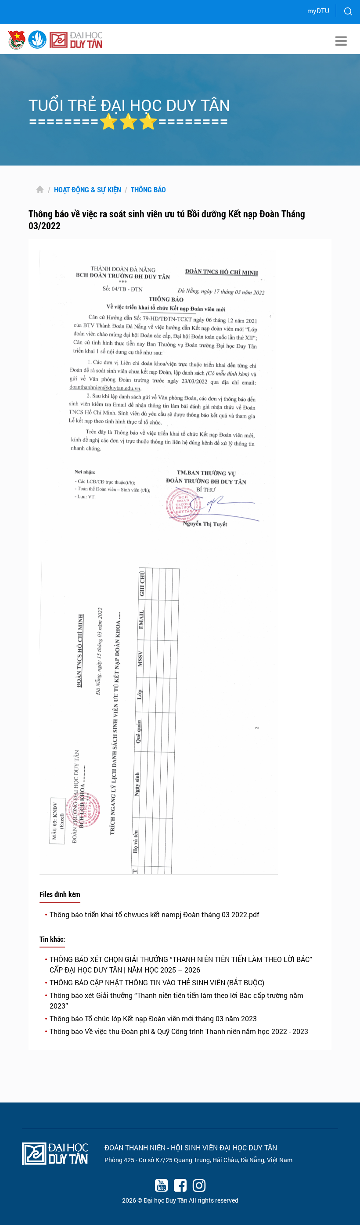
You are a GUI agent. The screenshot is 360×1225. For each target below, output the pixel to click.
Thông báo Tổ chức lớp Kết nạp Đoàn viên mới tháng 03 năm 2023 (153, 1018)
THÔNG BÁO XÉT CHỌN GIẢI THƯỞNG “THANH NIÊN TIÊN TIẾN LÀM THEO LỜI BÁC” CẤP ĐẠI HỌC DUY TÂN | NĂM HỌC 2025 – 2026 (181, 964)
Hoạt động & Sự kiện (87, 189)
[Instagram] (199, 1187)
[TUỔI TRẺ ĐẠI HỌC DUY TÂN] (37, 39)
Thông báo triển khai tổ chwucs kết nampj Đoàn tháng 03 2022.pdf (154, 914)
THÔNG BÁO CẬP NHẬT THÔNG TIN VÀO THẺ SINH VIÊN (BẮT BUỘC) (157, 982)
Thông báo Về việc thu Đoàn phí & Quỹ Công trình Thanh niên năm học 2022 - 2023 (179, 1031)
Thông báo (148, 189)
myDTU (318, 10)
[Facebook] (180, 1187)
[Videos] (161, 1187)
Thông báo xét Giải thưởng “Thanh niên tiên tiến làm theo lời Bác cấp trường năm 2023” (176, 1000)
